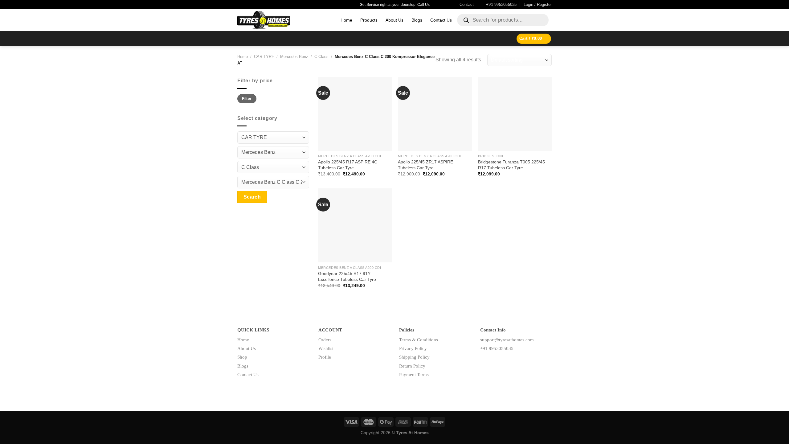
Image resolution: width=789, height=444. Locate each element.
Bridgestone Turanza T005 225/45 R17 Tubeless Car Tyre (511, 164)
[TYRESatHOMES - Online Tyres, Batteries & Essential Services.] (284, 20)
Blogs (416, 20)
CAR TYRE (264, 56)
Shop (242, 357)
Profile (324, 357)
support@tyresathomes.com (507, 339)
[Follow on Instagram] (494, 362)
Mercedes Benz (294, 56)
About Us (394, 20)
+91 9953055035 (496, 348)
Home (346, 20)
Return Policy (412, 366)
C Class (321, 56)
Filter (246, 99)
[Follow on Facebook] (485, 362)
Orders (324, 339)
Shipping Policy (414, 357)
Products (369, 20)
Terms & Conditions (418, 339)
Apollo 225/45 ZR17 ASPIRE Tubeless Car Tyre (425, 164)
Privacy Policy (413, 348)
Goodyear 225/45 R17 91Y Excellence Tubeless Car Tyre (347, 276)
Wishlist (325, 348)
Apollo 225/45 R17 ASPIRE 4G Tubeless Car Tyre (348, 164)
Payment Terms (414, 374)
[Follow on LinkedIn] (504, 362)
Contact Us (441, 20)
